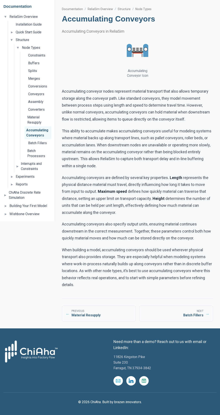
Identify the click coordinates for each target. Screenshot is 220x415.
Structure (22, 40)
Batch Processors (36, 153)
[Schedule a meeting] (144, 381)
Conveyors (36, 94)
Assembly (35, 102)
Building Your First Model (28, 206)
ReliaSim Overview (23, 17)
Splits (32, 71)
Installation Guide (29, 24)
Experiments (25, 177)
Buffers (34, 63)
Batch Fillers (37, 143)
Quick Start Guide (28, 32)
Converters (36, 109)
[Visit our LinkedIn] (131, 381)
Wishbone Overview (24, 214)
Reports (22, 184)
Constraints (36, 55)
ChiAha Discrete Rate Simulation (25, 195)
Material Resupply (34, 119)
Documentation (72, 9)
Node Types (31, 48)
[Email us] (118, 381)
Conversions (37, 86)
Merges (34, 79)
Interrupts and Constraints (31, 166)
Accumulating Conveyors (37, 132)
